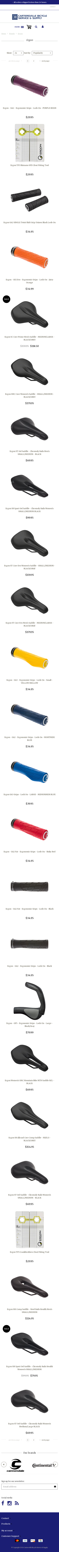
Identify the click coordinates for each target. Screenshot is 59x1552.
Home (3, 34)
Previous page (14, 61)
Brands (12, 34)
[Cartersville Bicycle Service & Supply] (29, 17)
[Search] (36, 27)
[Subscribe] (55, 1485)
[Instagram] (9, 1503)
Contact (52, 7)
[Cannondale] (15, 1465)
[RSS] (17, 1503)
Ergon (20, 34)
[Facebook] (2, 1503)
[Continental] (43, 1465)
